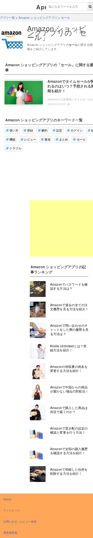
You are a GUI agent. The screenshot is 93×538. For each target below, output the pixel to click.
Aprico (7, 499)
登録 (30, 130)
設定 (59, 130)
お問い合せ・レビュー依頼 (19, 521)
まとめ (63, 139)
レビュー (30, 139)
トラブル (15, 148)
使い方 (13, 130)
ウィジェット (11, 510)
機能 (12, 139)
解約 (44, 130)
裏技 (47, 139)
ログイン (77, 130)
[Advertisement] (61, 228)
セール (81, 139)
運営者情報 (10, 532)
